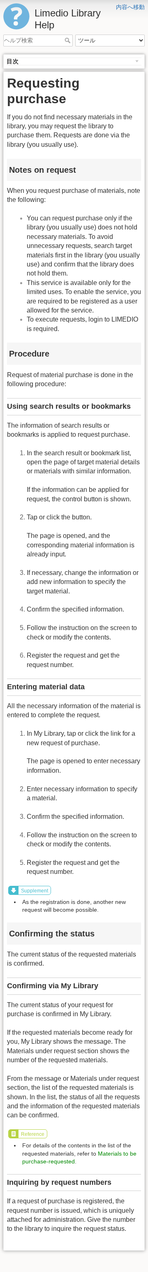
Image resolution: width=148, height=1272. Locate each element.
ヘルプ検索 (68, 40)
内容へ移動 (130, 7)
